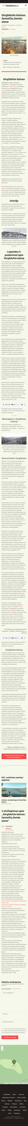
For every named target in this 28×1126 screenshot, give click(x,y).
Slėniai (25, 1110)
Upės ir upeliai (21, 1097)
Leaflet (6, 1083)
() (12, 29)
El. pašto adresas (7, 1022)
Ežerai (14, 1094)
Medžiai (10, 1101)
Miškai (21, 1104)
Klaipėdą (13, 610)
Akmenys (21, 1094)
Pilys (25, 1101)
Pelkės (10, 1110)
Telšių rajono (12, 86)
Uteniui (20, 606)
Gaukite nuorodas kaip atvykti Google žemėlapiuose (14, 756)
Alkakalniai (18, 1101)
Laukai (3, 1110)
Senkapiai (17, 1113)
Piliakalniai (7, 1094)
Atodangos (17, 1110)
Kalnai (3, 1101)
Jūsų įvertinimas (6, 989)
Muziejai (5, 1107)
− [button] (2, 1049)
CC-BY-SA (26, 1083)
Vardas (4, 1014)
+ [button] (2, 1047)
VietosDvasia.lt (12, 5)
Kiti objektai (13, 1107)
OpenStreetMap (15, 1083)
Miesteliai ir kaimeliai (8, 1097)
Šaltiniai (7, 1104)
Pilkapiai (14, 1104)
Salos (9, 1113)
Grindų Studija (19, 1118)
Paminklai (22, 1107)
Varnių (3, 90)
